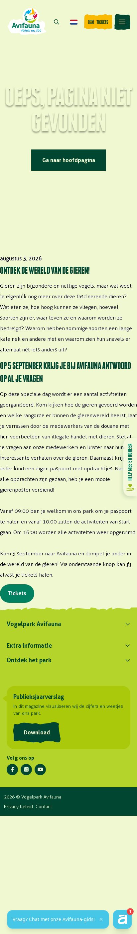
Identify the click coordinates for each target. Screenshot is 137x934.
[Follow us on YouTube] (40, 769)
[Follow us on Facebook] (12, 769)
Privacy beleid (18, 806)
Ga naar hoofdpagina (68, 160)
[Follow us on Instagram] (26, 769)
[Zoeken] (56, 22)
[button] (122, 22)
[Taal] (74, 22)
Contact (44, 806)
